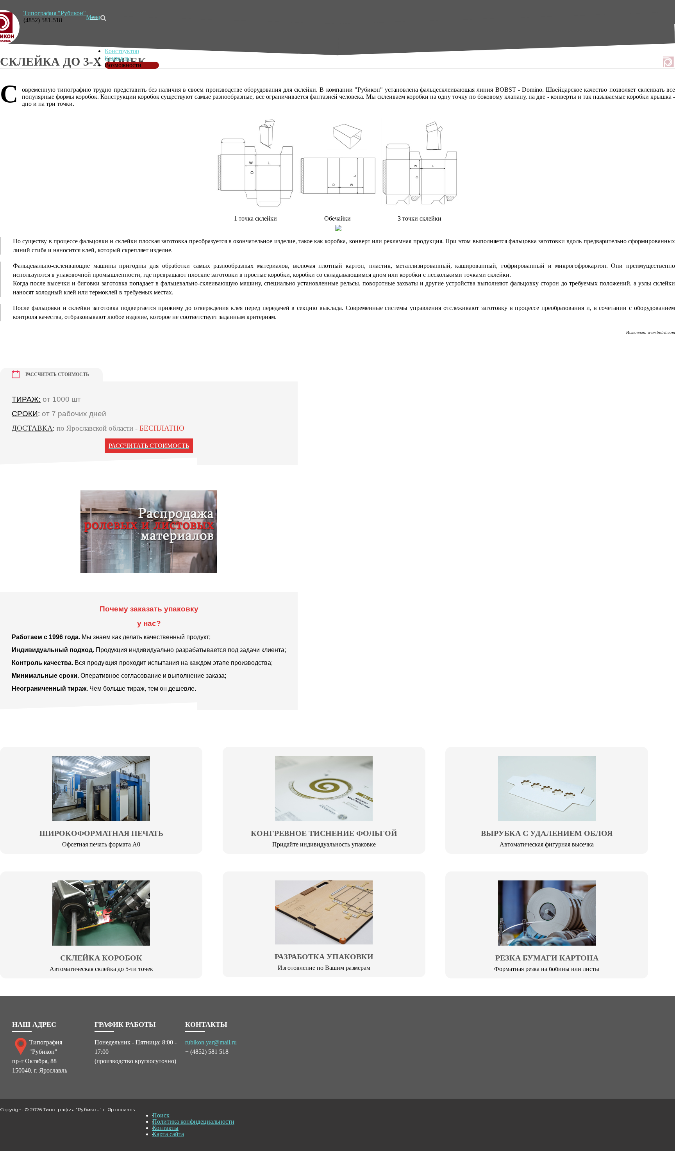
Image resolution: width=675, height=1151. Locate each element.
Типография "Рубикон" (54, 13)
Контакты (118, 58)
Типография (121, 37)
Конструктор (122, 51)
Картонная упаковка (132, 44)
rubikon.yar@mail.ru (211, 1042)
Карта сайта (168, 1134)
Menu (93, 17)
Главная (115, 30)
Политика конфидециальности (193, 1121)
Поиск (161, 1115)
